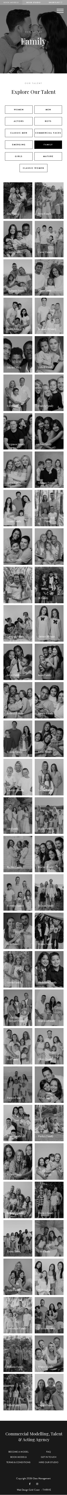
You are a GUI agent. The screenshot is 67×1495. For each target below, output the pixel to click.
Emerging (19, 144)
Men (48, 109)
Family (48, 144)
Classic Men (18, 132)
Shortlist (54, 2)
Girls (19, 156)
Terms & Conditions (18, 1462)
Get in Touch (48, 1457)
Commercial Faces (48, 132)
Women (19, 109)
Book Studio (33, 2)
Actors (19, 121)
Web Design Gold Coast (28, 1490)
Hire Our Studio (49, 1462)
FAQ (48, 1452)
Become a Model (18, 1452)
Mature (48, 156)
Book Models (11, 2)
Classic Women (33, 168)
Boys (48, 121)
